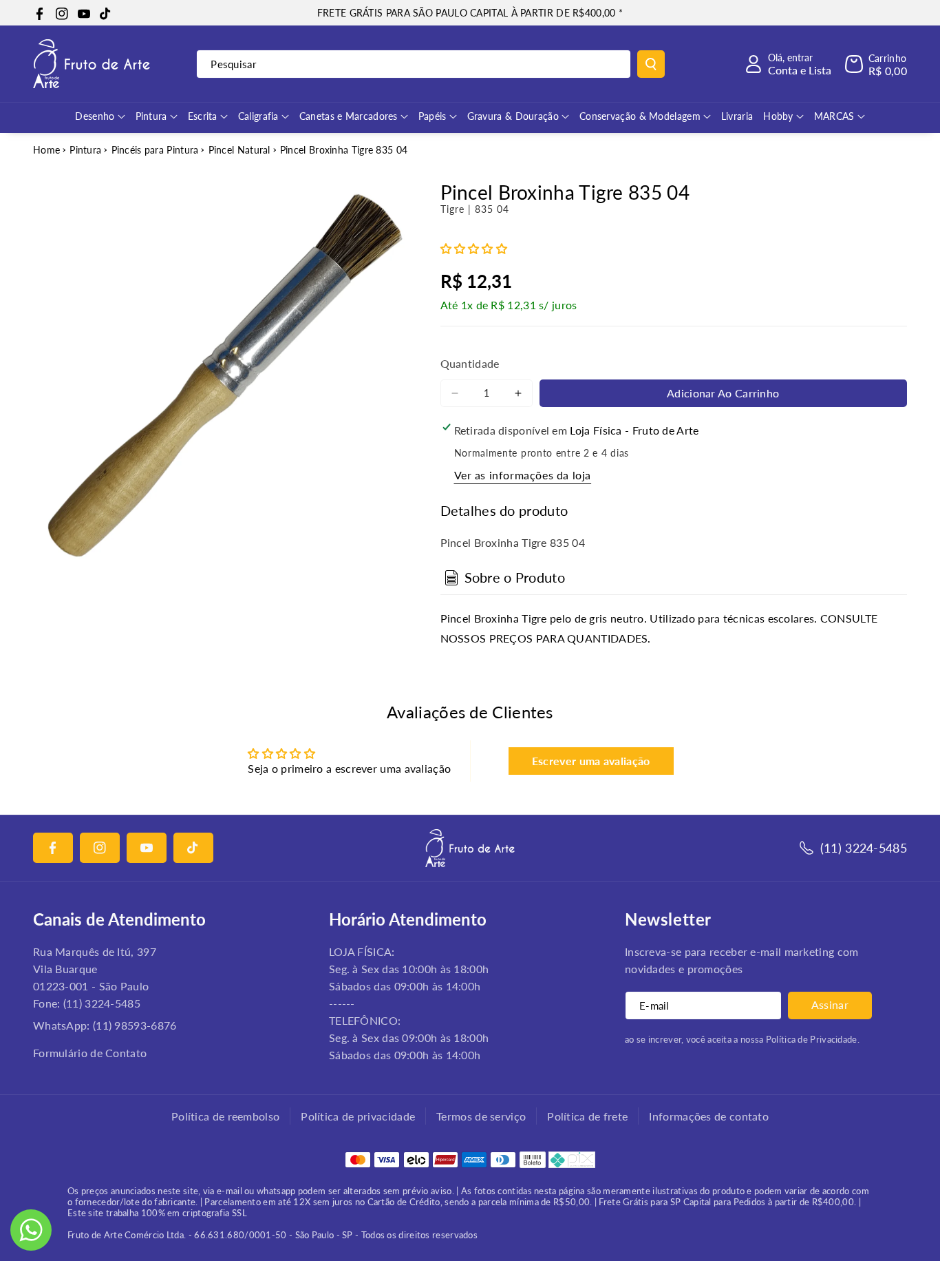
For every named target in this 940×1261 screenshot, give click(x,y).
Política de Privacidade (811, 1039)
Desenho (94, 116)
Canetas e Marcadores (348, 116)
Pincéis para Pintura (155, 150)
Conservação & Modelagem (640, 116)
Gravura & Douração (513, 116)
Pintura (151, 116)
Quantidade (470, 363)
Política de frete (587, 1116)
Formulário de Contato (90, 1052)
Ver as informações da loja (523, 474)
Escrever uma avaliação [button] (591, 760)
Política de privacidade (358, 1116)
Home (46, 150)
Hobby (778, 116)
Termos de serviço (481, 1116)
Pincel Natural (239, 150)
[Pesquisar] (651, 64)
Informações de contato (709, 1116)
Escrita (202, 116)
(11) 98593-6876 (135, 1025)
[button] (876, 64)
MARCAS (834, 116)
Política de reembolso (225, 1116)
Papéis (432, 116)
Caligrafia (258, 116)
